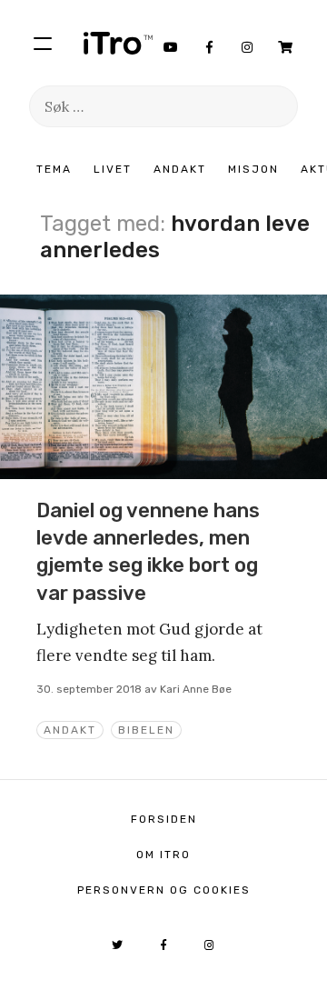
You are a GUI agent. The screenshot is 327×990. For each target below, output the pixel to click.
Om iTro (163, 854)
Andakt (180, 169)
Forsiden (164, 819)
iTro (118, 42)
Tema (54, 169)
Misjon (253, 169)
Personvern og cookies (164, 890)
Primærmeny (43, 43)
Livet (113, 169)
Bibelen (146, 730)
